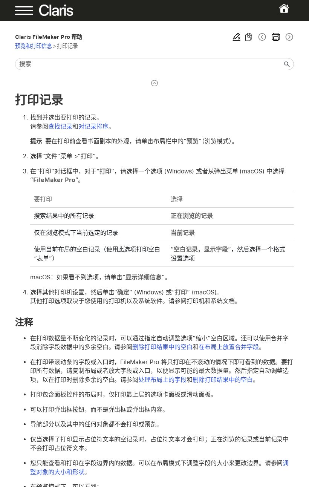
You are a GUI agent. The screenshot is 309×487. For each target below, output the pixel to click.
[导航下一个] (288, 36)
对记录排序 (93, 126)
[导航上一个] (262, 36)
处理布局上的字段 (162, 379)
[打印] (275, 36)
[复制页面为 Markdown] (248, 36)
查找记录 (60, 126)
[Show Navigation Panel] (28, 11)
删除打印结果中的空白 (162, 347)
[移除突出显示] (236, 36)
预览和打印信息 (33, 46)
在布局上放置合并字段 (229, 347)
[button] (287, 64)
